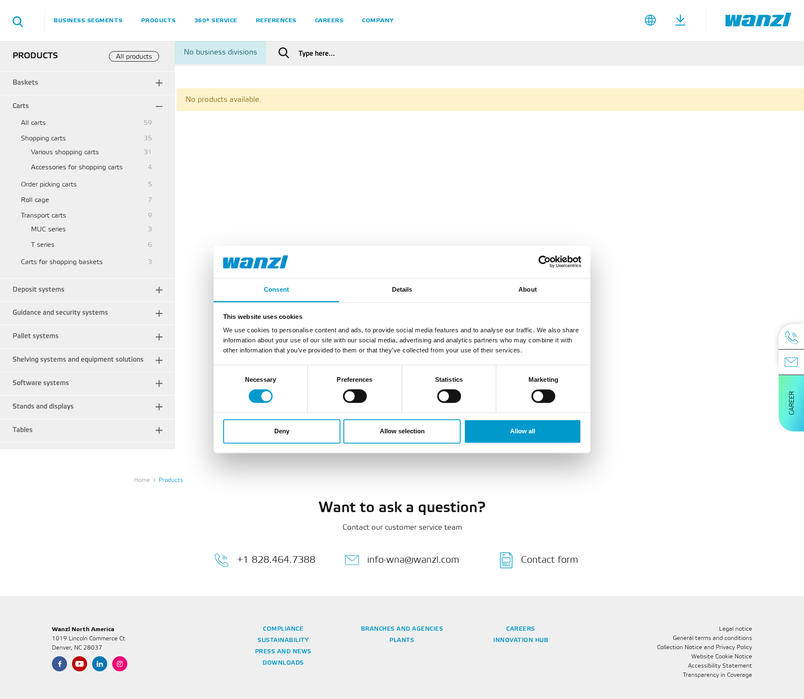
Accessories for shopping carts (77, 167)
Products (158, 20)
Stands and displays (43, 407)
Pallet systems (36, 336)
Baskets (25, 83)
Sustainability (283, 640)
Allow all (522, 431)
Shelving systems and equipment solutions (78, 360)
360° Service (215, 20)
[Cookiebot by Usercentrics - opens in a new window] (544, 262)
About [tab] (527, 289)
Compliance (283, 629)
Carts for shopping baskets (62, 262)
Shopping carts (43, 138)
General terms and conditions (712, 638)
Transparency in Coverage (717, 675)
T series (42, 245)
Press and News (283, 652)
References (276, 20)
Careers (329, 20)
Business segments (88, 20)
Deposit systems (38, 290)
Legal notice (735, 629)
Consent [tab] (276, 289)
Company (378, 20)
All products (134, 57)
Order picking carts (49, 184)
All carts (33, 123)
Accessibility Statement (720, 666)
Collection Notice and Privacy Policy (704, 647)
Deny (281, 431)
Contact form (549, 559)
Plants (401, 640)
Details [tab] (402, 289)
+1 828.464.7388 (276, 559)
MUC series (48, 229)
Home (142, 480)
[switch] (355, 396)
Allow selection (402, 431)
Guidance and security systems (60, 313)
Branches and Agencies (402, 629)
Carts (21, 106)
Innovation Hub (520, 640)
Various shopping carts (65, 152)
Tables (23, 430)
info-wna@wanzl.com (413, 559)
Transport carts (43, 215)
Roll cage (35, 200)
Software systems (41, 383)
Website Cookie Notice (721, 657)
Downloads (283, 663)
